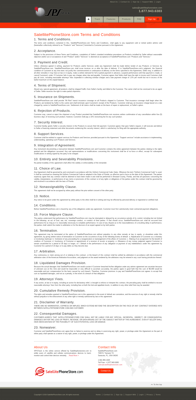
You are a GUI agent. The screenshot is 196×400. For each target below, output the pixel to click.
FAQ (139, 19)
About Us (114, 2)
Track (97, 19)
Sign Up (136, 2)
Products (126, 19)
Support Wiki (147, 2)
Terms (158, 395)
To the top (158, 384)
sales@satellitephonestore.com (147, 8)
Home (98, 395)
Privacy (150, 395)
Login (158, 2)
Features (111, 19)
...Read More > (73, 355)
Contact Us (125, 2)
